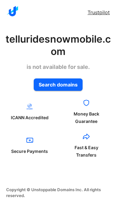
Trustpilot (99, 12)
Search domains (58, 85)
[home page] (12, 11)
